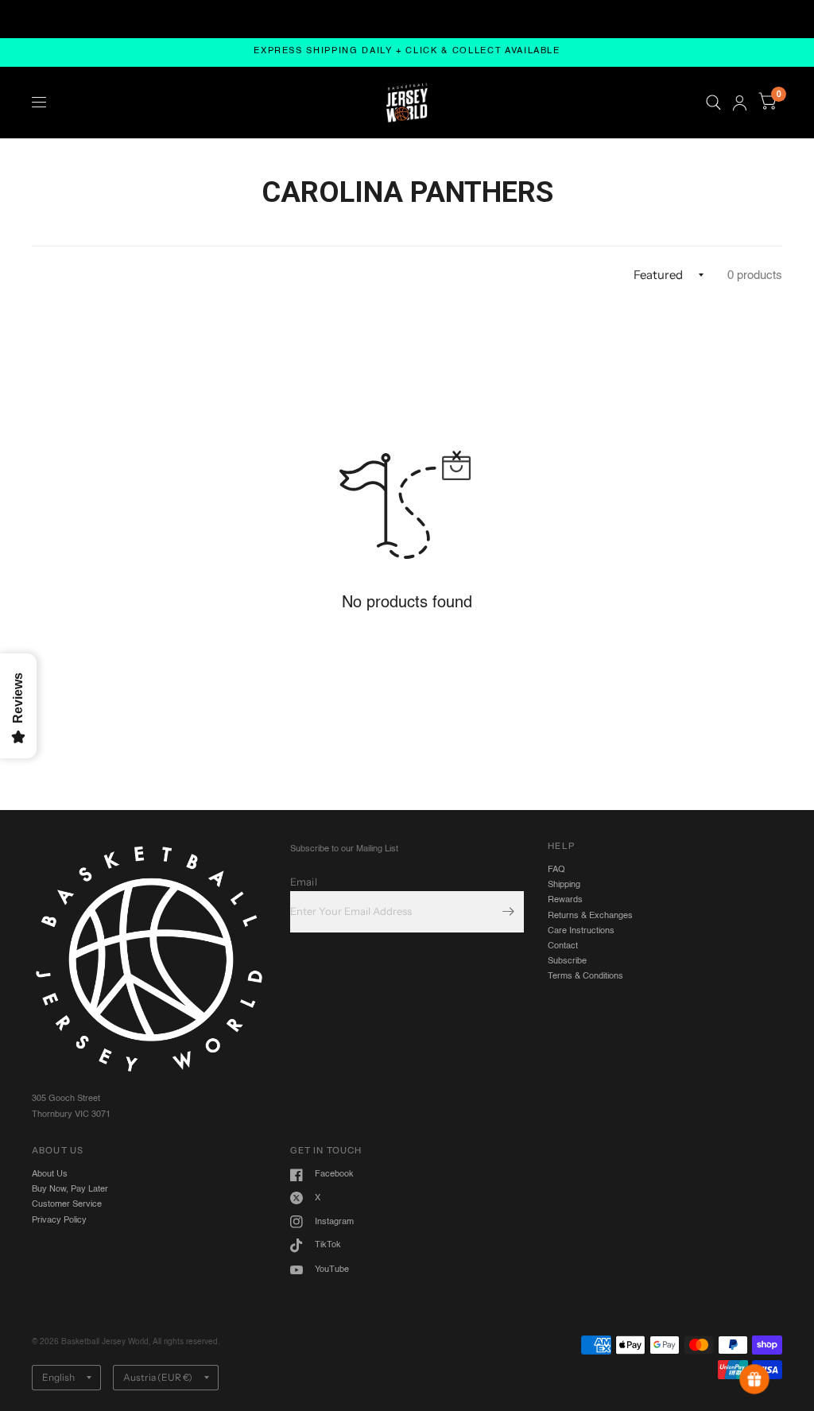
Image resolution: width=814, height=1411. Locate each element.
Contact (563, 946)
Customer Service (67, 1204)
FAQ (556, 869)
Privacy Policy (59, 1220)
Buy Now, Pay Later (70, 1189)
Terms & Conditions (585, 976)
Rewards (565, 900)
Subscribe (567, 961)
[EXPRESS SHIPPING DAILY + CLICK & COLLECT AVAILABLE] (407, 52)
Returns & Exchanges (590, 916)
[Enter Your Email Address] (508, 911)
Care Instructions (581, 931)
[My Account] (740, 102)
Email (303, 881)
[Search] (713, 102)
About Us (50, 1174)
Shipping (564, 885)
